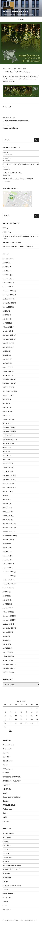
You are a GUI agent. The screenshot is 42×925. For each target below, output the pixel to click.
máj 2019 (6, 600)
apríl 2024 (6, 363)
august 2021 (7, 492)
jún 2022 (6, 451)
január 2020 (7, 568)
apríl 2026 (6, 275)
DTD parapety (7, 769)
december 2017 (8, 664)
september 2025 (9, 303)
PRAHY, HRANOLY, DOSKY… (12, 173)
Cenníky (6, 753)
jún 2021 (6, 499)
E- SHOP (6, 773)
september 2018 (8, 628)
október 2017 (7, 672)
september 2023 (9, 391)
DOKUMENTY (8, 761)
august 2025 (7, 307)
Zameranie (6, 821)
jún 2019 (6, 596)
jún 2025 (6, 315)
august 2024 (7, 347)
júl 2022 (5, 447)
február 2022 (7, 467)
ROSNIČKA (7, 158)
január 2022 (7, 471)
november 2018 (8, 620)
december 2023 (8, 379)
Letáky (5, 793)
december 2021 (8, 475)
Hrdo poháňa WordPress (28, 920)
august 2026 (7, 259)
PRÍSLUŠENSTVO (9, 805)
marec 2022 (7, 463)
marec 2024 (7, 367)
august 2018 (7, 632)
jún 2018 (6, 640)
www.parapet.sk (16, 11)
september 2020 (9, 536)
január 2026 (7, 287)
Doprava (6, 765)
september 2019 (8, 584)
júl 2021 (5, 496)
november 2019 (8, 576)
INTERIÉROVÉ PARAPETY (12, 781)
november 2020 (8, 528)
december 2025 (8, 291)
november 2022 (8, 431)
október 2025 (7, 299)
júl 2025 (6, 311)
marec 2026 (7, 279)
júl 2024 (6, 351)
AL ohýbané (7, 749)
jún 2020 (6, 548)
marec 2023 (7, 415)
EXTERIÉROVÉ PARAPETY (12, 777)
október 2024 (7, 343)
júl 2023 (6, 399)
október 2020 (7, 532)
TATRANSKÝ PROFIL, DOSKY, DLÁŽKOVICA (18, 179)
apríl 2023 (6, 411)
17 (5, 719)
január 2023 (7, 423)
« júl (10, 731)
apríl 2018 (6, 648)
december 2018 (8, 616)
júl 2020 (6, 544)
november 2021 (8, 479)
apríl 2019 (6, 604)
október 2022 (7, 435)
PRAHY (5, 152)
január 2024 (7, 375)
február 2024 (7, 371)
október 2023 (7, 387)
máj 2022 (6, 455)
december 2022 (8, 427)
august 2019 (7, 588)
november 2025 (8, 295)
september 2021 (8, 488)
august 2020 (7, 540)
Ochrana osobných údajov (12, 797)
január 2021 (7, 520)
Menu (22, 19)
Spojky (5, 813)
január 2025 (7, 331)
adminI (23, 68)
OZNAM (8, 106)
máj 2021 (6, 504)
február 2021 (7, 516)
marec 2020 (7, 560)
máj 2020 (6, 552)
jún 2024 (6, 355)
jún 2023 (6, 403)
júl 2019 (5, 592)
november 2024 (8, 339)
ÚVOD (5, 817)
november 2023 (8, 383)
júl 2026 (6, 263)
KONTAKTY (7, 789)
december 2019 (8, 572)
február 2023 (7, 419)
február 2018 (7, 656)
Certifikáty (6, 757)
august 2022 (7, 443)
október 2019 (7, 580)
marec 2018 (7, 652)
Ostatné (5, 801)
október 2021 (7, 483)
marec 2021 (7, 512)
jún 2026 (6, 267)
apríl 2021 (6, 508)
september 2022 (9, 439)
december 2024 (8, 335)
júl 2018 (5, 636)
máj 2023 (6, 407)
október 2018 (7, 624)
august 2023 (7, 395)
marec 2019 (7, 608)
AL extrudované (8, 745)
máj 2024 (6, 359)
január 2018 (7, 660)
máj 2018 (6, 644)
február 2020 (7, 564)
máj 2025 (6, 319)
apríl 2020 (6, 556)
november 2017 (8, 668)
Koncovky (6, 785)
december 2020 (8, 524)
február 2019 (7, 612)
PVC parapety (7, 809)
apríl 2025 (6, 323)
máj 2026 (6, 271)
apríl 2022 (6, 459)
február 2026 (7, 283)
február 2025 (7, 327)
